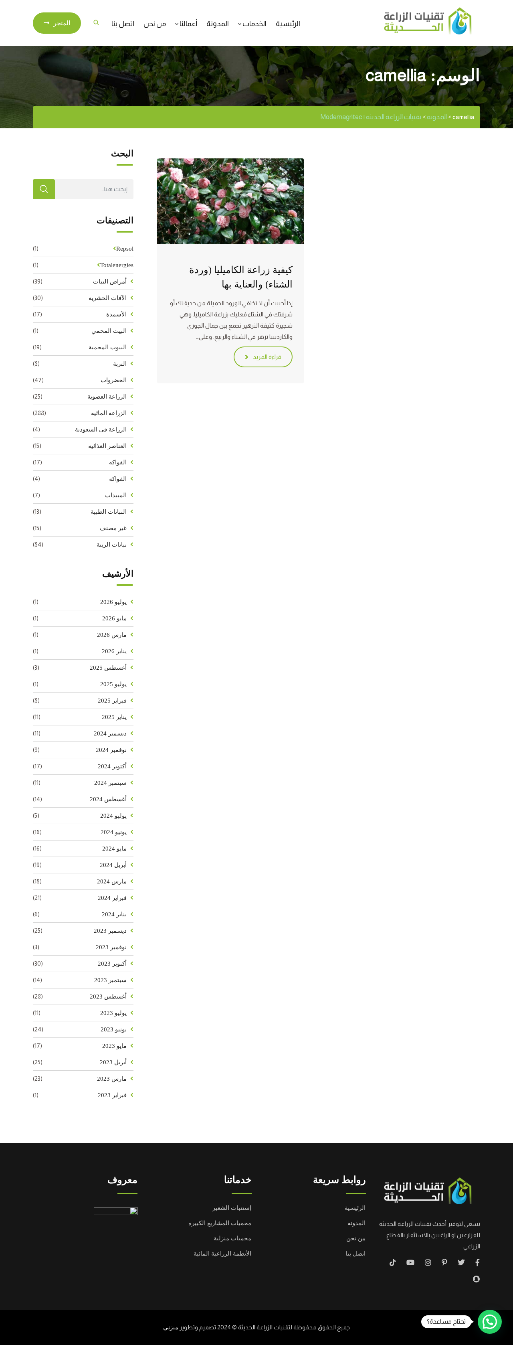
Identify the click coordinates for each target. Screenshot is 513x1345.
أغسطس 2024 (108, 799)
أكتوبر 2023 (112, 963)
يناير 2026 (114, 651)
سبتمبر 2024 (110, 783)
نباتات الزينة (112, 544)
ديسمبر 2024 (110, 733)
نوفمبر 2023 (111, 947)
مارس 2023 (112, 1079)
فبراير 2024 (112, 898)
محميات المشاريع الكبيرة (219, 1223)
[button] (490, 1322)
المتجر (61, 23)
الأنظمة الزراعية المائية (222, 1253)
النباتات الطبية (109, 511)
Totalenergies (116, 265)
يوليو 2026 (113, 602)
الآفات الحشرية (108, 298)
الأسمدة (116, 314)
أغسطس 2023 (108, 996)
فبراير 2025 (112, 700)
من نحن (154, 24)
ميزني (170, 1327)
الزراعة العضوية (107, 396)
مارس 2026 (112, 635)
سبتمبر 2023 (110, 980)
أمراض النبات (110, 281)
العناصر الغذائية (107, 446)
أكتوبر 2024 (112, 766)
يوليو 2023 (113, 1013)
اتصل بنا (122, 24)
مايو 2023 (114, 1046)
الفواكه (118, 462)
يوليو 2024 (113, 815)
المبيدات (116, 495)
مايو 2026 (114, 618)
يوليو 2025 (113, 684)
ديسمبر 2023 (110, 931)
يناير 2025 (114, 717)
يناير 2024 (114, 914)
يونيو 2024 (114, 832)
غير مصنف (113, 528)
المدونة (217, 24)
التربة (120, 364)
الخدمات (254, 24)
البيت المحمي (109, 331)
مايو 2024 (114, 848)
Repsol (124, 248)
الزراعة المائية (109, 413)
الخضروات (114, 380)
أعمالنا (188, 24)
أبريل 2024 (113, 865)
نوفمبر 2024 (111, 750)
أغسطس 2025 (108, 667)
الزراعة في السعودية (101, 429)
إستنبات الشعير (231, 1208)
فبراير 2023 (112, 1095)
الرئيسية (288, 24)
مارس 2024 (112, 881)
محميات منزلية (232, 1238)
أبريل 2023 (113, 1062)
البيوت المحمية (108, 347)
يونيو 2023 (114, 1029)
